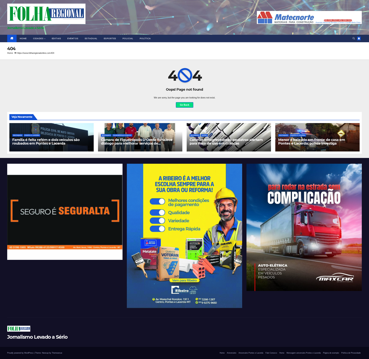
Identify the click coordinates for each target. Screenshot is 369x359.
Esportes (110, 38)
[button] (354, 38)
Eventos (72, 38)
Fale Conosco (271, 353)
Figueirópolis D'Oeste (122, 135)
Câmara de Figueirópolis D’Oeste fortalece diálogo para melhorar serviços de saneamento (137, 143)
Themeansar (57, 353)
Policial (128, 38)
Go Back (184, 105)
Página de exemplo (331, 353)
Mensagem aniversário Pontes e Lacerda (304, 353)
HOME (23, 38)
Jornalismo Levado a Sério (25, 28)
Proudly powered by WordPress (20, 353)
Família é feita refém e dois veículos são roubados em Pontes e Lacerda (46, 141)
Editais (56, 38)
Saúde (204, 135)
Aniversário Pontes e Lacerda (251, 353)
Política (145, 38)
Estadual (91, 38)
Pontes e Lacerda (32, 135)
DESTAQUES (17, 135)
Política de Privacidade (351, 353)
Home (10, 53)
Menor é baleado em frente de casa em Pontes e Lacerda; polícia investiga (311, 141)
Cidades (38, 38)
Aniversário (231, 353)
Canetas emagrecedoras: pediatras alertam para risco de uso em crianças (226, 141)
